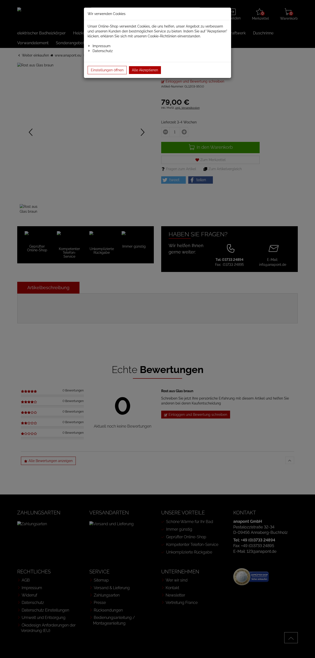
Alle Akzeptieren (145, 70)
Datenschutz (103, 51)
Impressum (101, 46)
